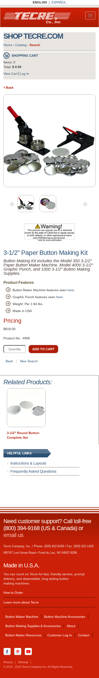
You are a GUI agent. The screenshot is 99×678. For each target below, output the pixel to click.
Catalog (20, 45)
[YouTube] (29, 651)
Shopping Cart (25, 55)
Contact (83, 635)
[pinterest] (19, 651)
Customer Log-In (59, 635)
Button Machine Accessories (64, 617)
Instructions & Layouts (28, 463)
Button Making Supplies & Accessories (33, 626)
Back (9, 361)
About (71, 626)
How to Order (13, 592)
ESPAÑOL (59, 2)
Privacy (8, 662)
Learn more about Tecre (21, 602)
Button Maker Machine (21, 617)
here (70, 290)
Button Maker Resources (23, 635)
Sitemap (23, 662)
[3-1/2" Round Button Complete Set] (26, 407)
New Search (29, 361)
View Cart (10, 73)
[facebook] (8, 651)
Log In (24, 73)
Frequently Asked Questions (33, 471)
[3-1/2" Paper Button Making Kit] (49, 140)
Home (7, 45)
